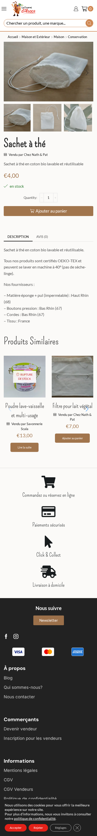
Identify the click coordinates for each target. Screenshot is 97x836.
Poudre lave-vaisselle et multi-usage (24, 410)
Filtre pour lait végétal (72, 406)
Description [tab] (18, 237)
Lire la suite (25, 447)
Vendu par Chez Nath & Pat (28, 155)
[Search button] (89, 23)
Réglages (60, 828)
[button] (10, 73)
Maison (59, 37)
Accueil (13, 37)
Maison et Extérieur (36, 37)
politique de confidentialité (34, 818)
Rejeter (38, 828)
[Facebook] (6, 636)
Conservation (77, 37)
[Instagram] (15, 636)
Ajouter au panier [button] (72, 438)
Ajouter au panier (51, 211)
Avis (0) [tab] (42, 237)
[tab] (18, 236)
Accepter (16, 828)
